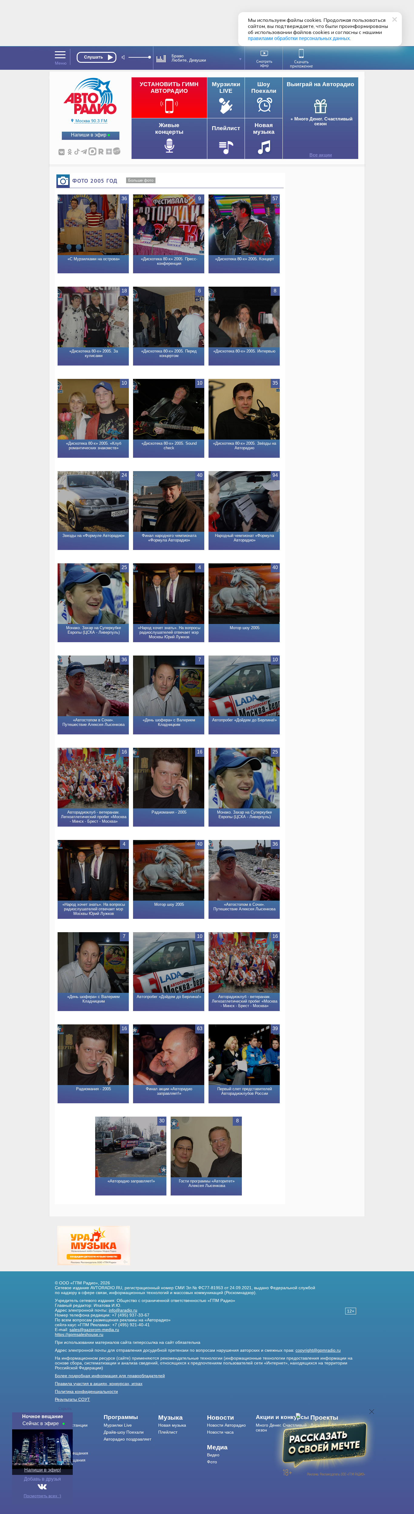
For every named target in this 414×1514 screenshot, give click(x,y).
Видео (213, 1454)
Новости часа (220, 1432)
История (63, 1467)
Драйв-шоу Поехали (124, 1432)
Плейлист (167, 1432)
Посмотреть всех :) (42, 1495)
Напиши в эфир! (42, 1469)
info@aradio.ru (123, 1310)
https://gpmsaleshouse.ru (79, 1334)
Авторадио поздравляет (127, 1439)
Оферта (63, 1474)
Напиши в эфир (88, 134)
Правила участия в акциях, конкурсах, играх (98, 1383)
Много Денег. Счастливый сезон (323, 121)
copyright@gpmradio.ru (318, 1350)
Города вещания (71, 1453)
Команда (63, 1432)
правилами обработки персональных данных (299, 38)
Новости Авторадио (226, 1425)
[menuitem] (79, 1417)
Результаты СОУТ (72, 1399)
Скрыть (65, 1408)
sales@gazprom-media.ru (94, 1329)
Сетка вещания (70, 1460)
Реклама (63, 1446)
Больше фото (140, 180)
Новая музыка (172, 1425)
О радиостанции (71, 1425)
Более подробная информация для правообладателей (110, 1375)
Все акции (320, 155)
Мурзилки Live (118, 1425)
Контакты (64, 1439)
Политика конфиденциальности (86, 1391)
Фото (212, 1461)
